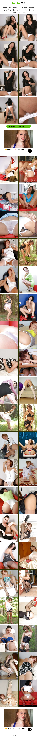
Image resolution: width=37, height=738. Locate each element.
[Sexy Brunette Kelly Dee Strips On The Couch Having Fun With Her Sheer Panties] (9, 335)
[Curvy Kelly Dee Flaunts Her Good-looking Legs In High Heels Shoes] (27, 528)
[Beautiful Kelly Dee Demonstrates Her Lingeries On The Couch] (27, 611)
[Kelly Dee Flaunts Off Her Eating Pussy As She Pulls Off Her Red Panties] (27, 555)
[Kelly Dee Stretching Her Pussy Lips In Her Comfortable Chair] (27, 335)
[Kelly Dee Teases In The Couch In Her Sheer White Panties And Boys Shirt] (27, 473)
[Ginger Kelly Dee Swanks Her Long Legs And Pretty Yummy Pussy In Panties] (9, 280)
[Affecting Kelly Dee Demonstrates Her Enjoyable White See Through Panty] (27, 666)
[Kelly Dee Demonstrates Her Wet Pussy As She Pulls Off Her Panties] (27, 224)
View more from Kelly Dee (18, 126)
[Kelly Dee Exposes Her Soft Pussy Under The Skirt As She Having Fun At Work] (9, 528)
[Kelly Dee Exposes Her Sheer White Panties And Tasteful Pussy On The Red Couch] (9, 224)
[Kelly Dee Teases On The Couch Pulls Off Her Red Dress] (9, 169)
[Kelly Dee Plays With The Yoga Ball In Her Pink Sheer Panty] (27, 390)
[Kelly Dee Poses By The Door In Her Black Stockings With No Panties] (27, 583)
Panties (18, 3)
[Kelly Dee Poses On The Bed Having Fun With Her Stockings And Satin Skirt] (9, 583)
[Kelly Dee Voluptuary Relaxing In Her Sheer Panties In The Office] (9, 638)
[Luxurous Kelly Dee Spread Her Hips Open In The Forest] (9, 418)
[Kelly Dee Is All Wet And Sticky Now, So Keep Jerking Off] (27, 445)
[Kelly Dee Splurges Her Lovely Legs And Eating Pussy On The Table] (27, 280)
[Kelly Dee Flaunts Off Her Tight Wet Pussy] (27, 500)
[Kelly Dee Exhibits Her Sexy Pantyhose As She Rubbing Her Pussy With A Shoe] (27, 197)
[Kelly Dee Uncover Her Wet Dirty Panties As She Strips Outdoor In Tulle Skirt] (9, 307)
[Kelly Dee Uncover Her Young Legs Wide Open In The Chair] (27, 169)
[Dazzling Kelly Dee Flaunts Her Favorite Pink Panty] (9, 666)
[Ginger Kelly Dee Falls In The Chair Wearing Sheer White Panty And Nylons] (9, 473)
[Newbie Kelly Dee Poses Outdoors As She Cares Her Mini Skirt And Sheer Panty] (27, 418)
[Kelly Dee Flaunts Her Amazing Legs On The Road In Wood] (27, 638)
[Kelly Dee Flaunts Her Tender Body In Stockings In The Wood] (27, 252)
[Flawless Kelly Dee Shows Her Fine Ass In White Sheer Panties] (9, 362)
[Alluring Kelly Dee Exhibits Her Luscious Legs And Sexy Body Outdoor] (9, 611)
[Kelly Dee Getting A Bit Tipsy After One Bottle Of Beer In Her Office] (27, 362)
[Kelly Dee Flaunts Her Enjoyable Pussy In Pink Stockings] (9, 390)
